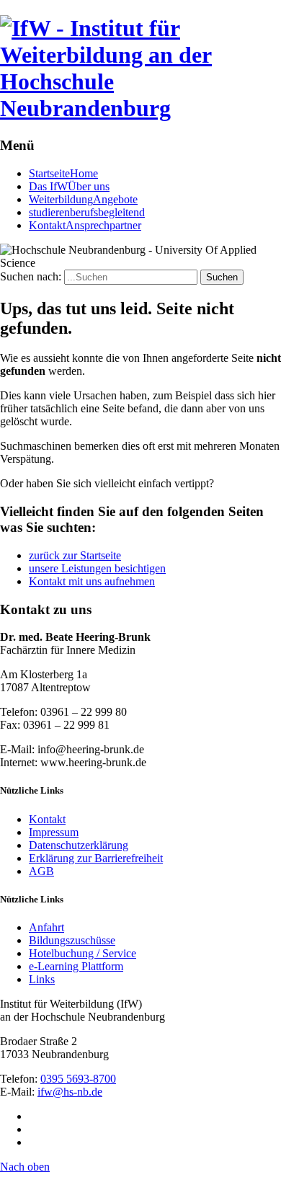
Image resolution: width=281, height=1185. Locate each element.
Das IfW (69, 186)
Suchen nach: (30, 276)
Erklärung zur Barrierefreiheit (96, 858)
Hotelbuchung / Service (82, 953)
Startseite (63, 173)
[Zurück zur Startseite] (140, 108)
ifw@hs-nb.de (69, 1092)
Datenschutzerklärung (78, 845)
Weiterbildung (83, 199)
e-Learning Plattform (76, 966)
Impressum (54, 832)
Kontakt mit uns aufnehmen (92, 581)
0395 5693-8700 (78, 1079)
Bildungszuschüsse (72, 940)
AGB (41, 871)
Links (42, 979)
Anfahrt (46, 927)
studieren (87, 212)
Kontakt (85, 225)
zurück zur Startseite (75, 555)
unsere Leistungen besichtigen (97, 568)
